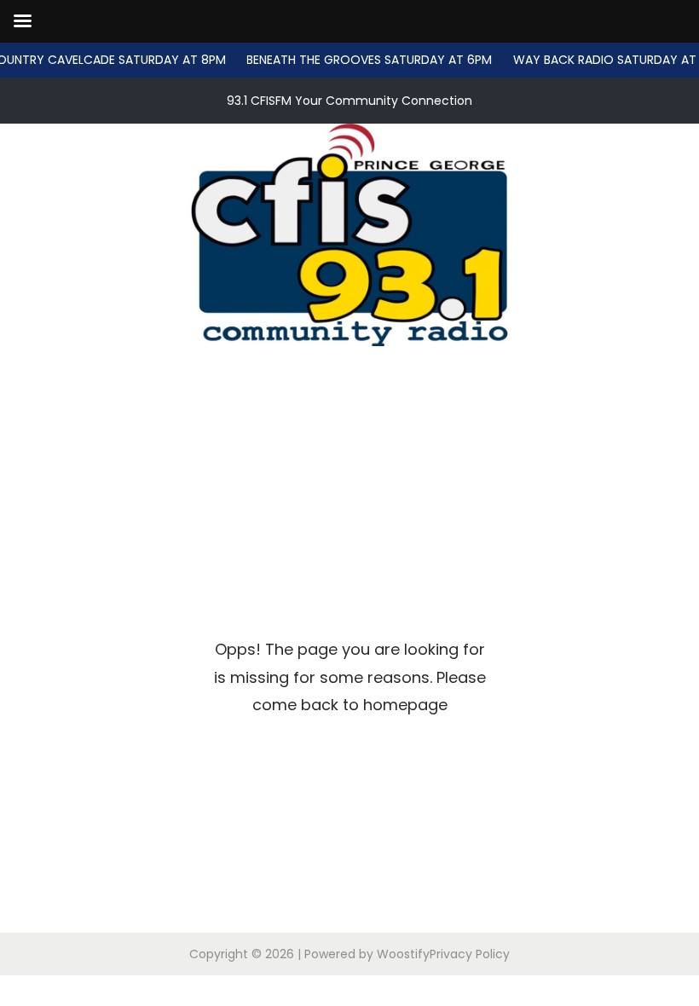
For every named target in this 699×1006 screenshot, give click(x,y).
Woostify (403, 954)
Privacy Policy (470, 954)
